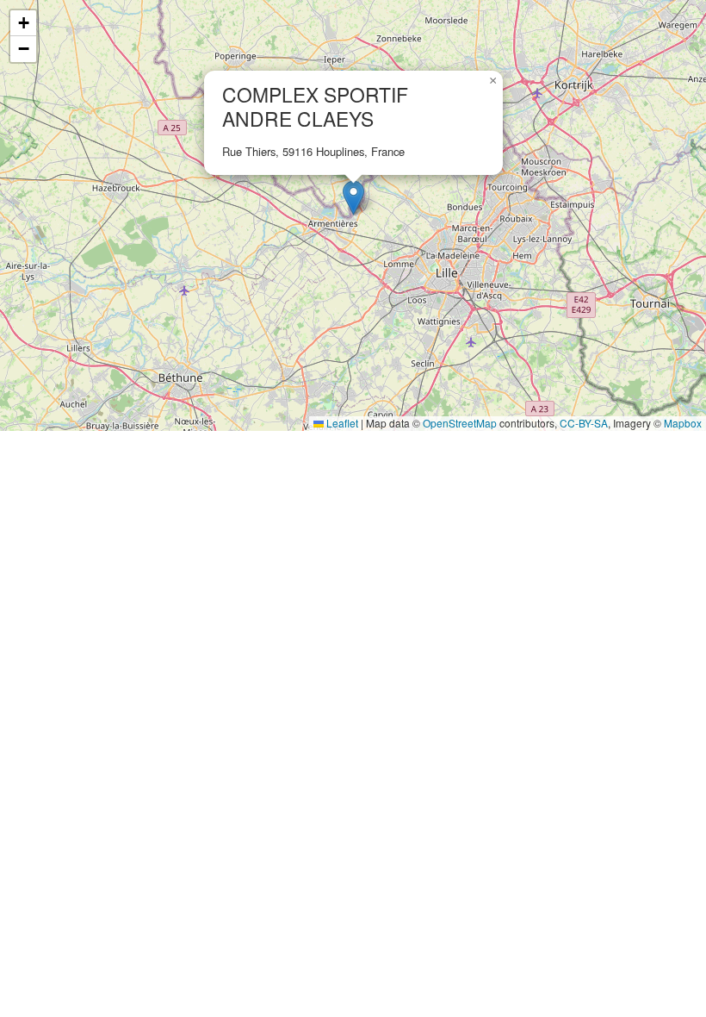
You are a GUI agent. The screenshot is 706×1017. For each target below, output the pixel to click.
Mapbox (683, 422)
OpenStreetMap (460, 422)
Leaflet (341, 422)
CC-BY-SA (584, 422)
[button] (353, 197)
